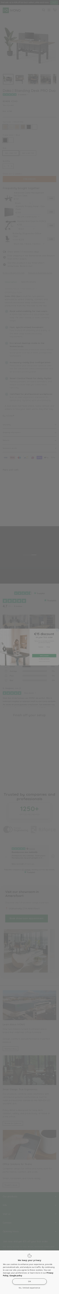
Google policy (15, 1275)
